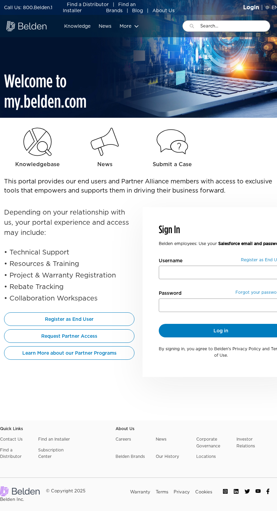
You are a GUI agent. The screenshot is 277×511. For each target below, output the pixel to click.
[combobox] (235, 26)
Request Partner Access (69, 336)
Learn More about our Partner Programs (69, 353)
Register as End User (69, 319)
